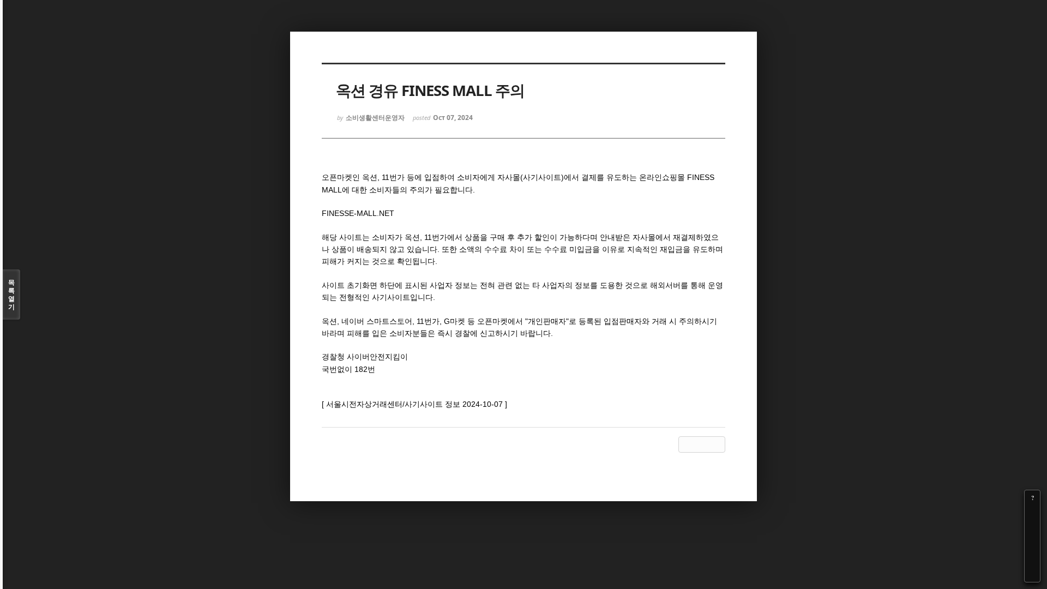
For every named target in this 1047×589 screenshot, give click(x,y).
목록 (11, 294)
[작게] (1032, 528)
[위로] (1032, 543)
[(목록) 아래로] (1032, 559)
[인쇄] (1032, 574)
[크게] (1032, 513)
